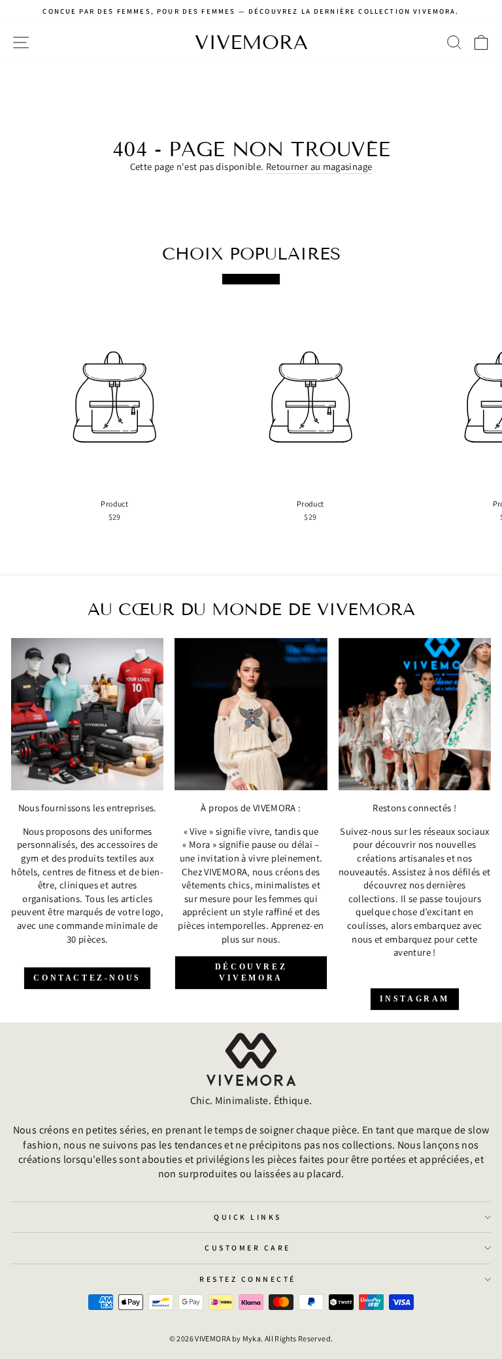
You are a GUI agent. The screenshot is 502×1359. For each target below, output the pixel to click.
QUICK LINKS (248, 1217)
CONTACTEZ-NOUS (87, 977)
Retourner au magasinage (319, 166)
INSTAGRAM (415, 998)
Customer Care (248, 1247)
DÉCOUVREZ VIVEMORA (251, 972)
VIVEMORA (251, 42)
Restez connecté (247, 1279)
